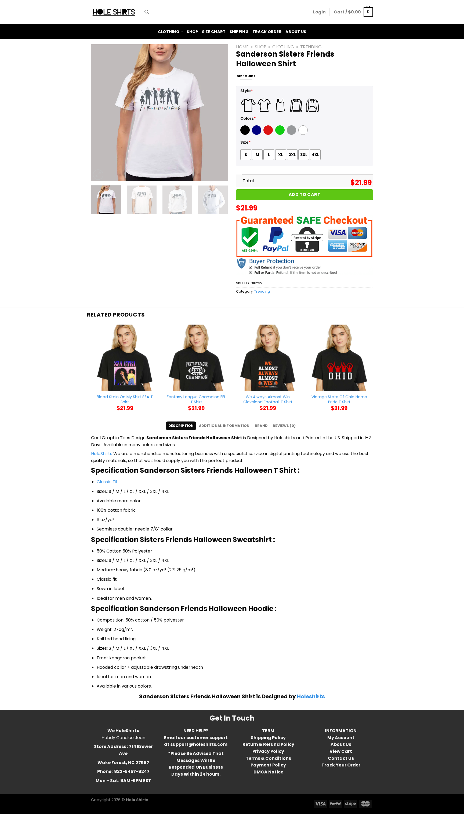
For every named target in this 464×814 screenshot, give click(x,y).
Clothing (168, 31)
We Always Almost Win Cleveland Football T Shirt (267, 399)
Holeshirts (311, 696)
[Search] (146, 12)
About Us (295, 31)
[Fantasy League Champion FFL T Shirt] (196, 358)
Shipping (239, 31)
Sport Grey (292, 133)
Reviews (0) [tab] (284, 425)
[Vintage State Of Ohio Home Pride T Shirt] (339, 358)
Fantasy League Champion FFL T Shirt (196, 399)
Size (245, 142)
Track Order (267, 31)
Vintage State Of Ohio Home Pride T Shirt (339, 399)
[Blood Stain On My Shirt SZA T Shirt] (125, 358)
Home (242, 47)
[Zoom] (98, 174)
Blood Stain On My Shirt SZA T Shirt (125, 399)
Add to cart (304, 194)
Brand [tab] (261, 425)
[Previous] (100, 112)
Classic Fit (107, 482)
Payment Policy (268, 765)
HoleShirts (101, 453)
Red (267, 133)
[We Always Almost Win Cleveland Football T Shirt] (268, 358)
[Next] (218, 112)
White (303, 133)
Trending (311, 47)
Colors (248, 118)
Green (280, 133)
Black (245, 133)
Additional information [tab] (224, 425)
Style (246, 90)
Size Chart (214, 31)
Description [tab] (181, 425)
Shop (192, 31)
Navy (257, 133)
